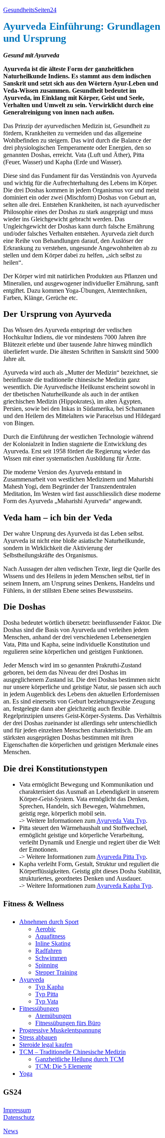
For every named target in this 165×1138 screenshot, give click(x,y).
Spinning (46, 965)
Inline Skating (52, 943)
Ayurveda (31, 979)
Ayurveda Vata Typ (121, 820)
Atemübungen (53, 1015)
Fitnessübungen (39, 1008)
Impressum (17, 1110)
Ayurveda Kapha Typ (124, 885)
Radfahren (48, 950)
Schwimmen (51, 957)
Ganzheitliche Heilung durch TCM (79, 1059)
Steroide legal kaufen (45, 1044)
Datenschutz (18, 1117)
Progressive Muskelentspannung (60, 1030)
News (10, 1131)
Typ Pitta (46, 994)
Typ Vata (46, 1001)
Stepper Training (56, 972)
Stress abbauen (38, 1037)
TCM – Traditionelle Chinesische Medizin (72, 1051)
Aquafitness (50, 936)
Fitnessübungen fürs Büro (68, 1023)
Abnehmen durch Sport (48, 921)
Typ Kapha (49, 986)
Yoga (25, 1073)
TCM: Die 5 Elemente (63, 1066)
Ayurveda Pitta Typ (121, 856)
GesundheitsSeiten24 (29, 9)
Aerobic (45, 929)
